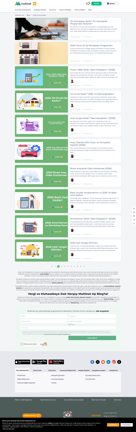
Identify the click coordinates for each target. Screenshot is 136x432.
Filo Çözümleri (90, 379)
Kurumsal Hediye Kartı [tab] (68, 370)
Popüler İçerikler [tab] (84, 370)
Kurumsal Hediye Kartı (92, 375)
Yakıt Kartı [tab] (52, 370)
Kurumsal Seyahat (57, 379)
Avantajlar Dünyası (40, 10)
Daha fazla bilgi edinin (9, 429)
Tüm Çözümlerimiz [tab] (22, 370)
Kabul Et (113, 424)
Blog (89, 10)
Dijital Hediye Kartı (23, 379)
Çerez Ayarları (127, 424)
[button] (111, 3)
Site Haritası (117, 400)
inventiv (53, 383)
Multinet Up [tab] (114, 370)
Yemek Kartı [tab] (37, 370)
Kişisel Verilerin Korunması (48, 400)
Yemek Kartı (21, 375)
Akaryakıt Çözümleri (58, 375)
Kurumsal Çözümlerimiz (23, 10)
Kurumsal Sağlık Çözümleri (26, 383)
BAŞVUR (96, 3)
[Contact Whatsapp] (134, 212)
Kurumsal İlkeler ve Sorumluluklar (74, 400)
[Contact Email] (134, 216)
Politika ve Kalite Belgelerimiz (23, 400)
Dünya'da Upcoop (30, 415)
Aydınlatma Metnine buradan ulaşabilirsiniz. (57, 334)
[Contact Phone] (134, 208)
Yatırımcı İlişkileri (79, 10)
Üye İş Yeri (52, 10)
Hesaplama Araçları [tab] (98, 370)
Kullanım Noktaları (65, 10)
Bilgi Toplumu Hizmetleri (99, 400)
